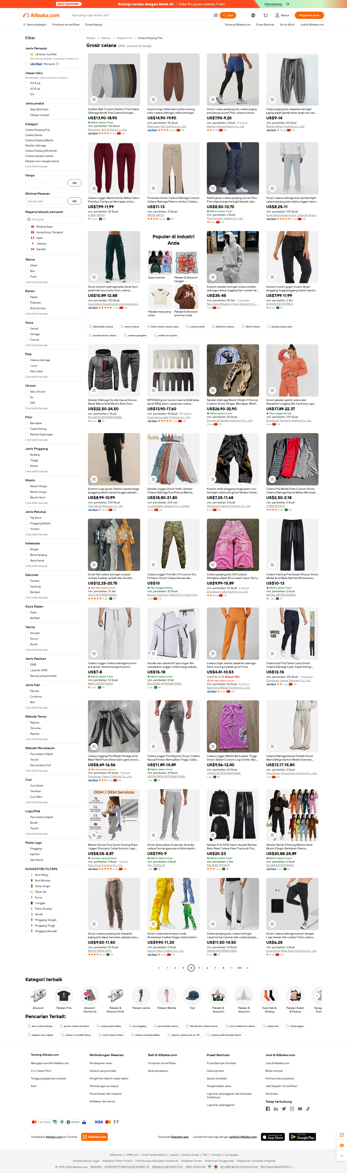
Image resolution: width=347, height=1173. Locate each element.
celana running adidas (147, 1035)
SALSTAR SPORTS (218, 865)
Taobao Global (190, 1154)
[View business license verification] (210, 1167)
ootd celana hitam (113, 1035)
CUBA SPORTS (275, 506)
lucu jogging (139, 1026)
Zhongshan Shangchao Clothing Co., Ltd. (291, 773)
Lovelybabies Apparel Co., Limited (168, 506)
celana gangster (137, 335)
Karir (34, 1086)
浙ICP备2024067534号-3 (276, 1167)
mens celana (132, 326)
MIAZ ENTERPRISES (100, 683)
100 (239, 967)
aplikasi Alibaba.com (243, 1136)
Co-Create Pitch (41, 1070)
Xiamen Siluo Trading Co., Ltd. (165, 950)
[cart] (266, 15)
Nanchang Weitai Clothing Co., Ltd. (228, 687)
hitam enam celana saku (165, 326)
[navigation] (53, 503)
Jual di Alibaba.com (277, 1063)
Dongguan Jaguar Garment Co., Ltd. (288, 680)
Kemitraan (271, 1093)
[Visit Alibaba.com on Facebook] (267, 1108)
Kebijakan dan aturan (102, 1101)
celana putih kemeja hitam (226, 1035)
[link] (342, 1135)
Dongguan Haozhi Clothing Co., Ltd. (229, 506)
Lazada (173, 1154)
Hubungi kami (215, 1070)
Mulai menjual (274, 1070)
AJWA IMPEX (96, 215)
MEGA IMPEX (155, 215)
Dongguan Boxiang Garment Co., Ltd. (230, 420)
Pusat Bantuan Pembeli (221, 1063)
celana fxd (272, 1026)
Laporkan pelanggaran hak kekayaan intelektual (229, 1095)
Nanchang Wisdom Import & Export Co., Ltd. (233, 304)
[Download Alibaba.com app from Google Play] (302, 1137)
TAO (204, 1154)
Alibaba (90, 38)
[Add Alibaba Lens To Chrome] (94, 1137)
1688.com (132, 1154)
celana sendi (197, 326)
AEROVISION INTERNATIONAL (166, 776)
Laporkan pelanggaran (221, 1105)
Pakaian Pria (124, 38)
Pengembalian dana (219, 1086)
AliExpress (116, 1154)
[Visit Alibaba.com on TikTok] (308, 1108)
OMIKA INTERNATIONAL (222, 950)
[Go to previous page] (159, 968)
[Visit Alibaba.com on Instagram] (292, 1108)
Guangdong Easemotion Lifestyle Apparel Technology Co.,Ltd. (292, 215)
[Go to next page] (247, 968)
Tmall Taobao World (154, 1154)
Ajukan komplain (217, 1078)
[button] (215, 15)
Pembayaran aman (101, 1063)
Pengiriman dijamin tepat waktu (109, 1078)
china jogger (297, 1026)
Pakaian (106, 38)
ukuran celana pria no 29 (185, 1035)
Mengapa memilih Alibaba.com (50, 1063)
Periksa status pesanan (279, 1078)
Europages (232, 1154)
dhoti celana (253, 326)
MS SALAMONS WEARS (281, 594)
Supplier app (180, 1136)
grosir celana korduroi (76, 1026)
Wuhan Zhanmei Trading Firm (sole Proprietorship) (173, 594)
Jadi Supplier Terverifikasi (281, 1086)
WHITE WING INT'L (100, 950)
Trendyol (216, 1154)
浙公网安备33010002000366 (239, 1167)
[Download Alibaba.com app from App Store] (273, 1137)
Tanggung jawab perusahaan (48, 1078)
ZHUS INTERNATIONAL (102, 594)
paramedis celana (168, 1026)
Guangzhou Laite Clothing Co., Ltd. (168, 417)
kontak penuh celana (104, 335)
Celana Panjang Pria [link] (150, 38)
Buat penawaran (158, 1070)
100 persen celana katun (204, 1026)
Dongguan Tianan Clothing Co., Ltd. (110, 776)
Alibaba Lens (54, 1136)
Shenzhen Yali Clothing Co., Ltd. (107, 129)
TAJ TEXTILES (156, 865)
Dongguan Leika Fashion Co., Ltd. (227, 591)
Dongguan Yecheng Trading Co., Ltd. (288, 420)
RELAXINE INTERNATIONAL (164, 683)
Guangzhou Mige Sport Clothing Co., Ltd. (291, 950)
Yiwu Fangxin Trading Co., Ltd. (225, 218)
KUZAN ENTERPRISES (280, 865)
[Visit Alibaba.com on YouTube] (300, 1108)
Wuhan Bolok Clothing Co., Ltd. (285, 126)
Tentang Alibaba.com (45, 1054)
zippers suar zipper (42, 1035)
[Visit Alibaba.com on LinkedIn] (276, 1108)
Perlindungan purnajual (104, 1086)
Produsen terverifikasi (162, 1063)
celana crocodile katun (78, 1035)
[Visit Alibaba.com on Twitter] (284, 1108)
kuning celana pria (281, 326)
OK (74, 183)
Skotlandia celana (103, 326)
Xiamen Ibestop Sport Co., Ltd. (225, 126)
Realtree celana (225, 326)
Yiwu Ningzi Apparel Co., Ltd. (105, 506)
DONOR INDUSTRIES (279, 304)
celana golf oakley (111, 1026)
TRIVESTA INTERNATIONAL (224, 773)
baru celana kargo (42, 1026)
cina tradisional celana (242, 1026)
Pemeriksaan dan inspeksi (106, 1093)
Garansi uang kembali (103, 1070)
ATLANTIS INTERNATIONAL (105, 417)
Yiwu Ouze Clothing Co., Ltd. (105, 865)
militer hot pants (167, 335)
